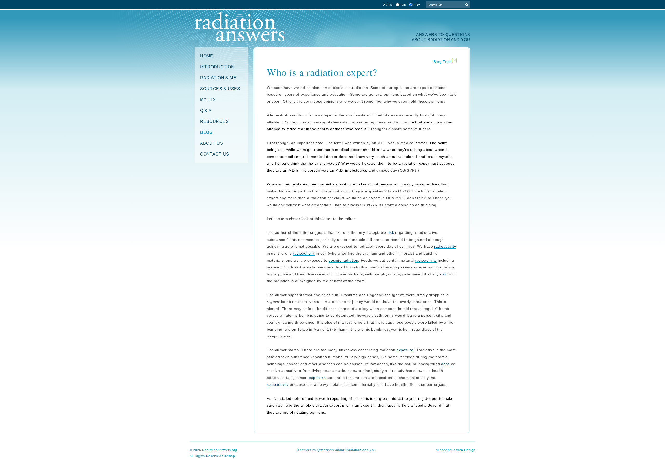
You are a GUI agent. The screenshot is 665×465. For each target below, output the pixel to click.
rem (403, 4)
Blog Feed (443, 61)
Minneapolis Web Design (455, 450)
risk (391, 232)
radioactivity (445, 246)
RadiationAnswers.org (219, 450)
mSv (417, 4)
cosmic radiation (343, 260)
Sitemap (228, 456)
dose (445, 364)
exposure (405, 350)
